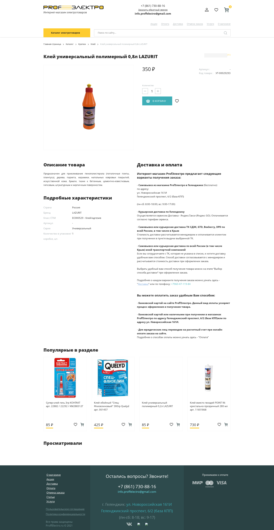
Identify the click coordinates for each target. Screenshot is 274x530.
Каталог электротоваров (65, 32)
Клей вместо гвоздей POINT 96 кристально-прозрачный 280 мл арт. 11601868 (209, 406)
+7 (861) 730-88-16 (153, 6)
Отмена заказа (195, 23)
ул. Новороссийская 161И (149, 504)
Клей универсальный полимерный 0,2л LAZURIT (157, 404)
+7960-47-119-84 (181, 284)
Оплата (165, 23)
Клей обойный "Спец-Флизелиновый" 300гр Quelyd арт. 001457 (111, 406)
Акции (153, 23)
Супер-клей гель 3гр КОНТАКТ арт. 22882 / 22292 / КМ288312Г (64, 404)
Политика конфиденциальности (65, 514)
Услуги (210, 23)
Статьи (50, 497)
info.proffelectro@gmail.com (153, 13)
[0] (225, 10)
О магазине (224, 23)
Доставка (178, 23)
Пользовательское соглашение (65, 509)
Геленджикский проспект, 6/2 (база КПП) (137, 510)
